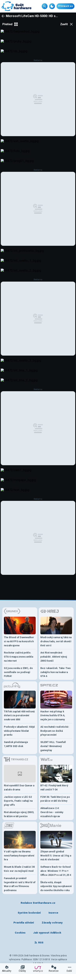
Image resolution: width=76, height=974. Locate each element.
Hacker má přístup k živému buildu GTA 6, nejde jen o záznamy (52, 715)
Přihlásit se (65, 6)
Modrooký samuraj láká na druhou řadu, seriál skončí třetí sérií (56, 641)
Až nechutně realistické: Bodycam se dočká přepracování (54, 730)
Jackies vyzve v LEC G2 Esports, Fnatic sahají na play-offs (18, 800)
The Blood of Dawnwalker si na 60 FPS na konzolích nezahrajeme (19, 641)
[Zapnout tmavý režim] (52, 6)
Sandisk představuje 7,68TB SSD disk (16, 744)
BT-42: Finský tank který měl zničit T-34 (54, 787)
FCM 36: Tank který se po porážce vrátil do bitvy (55, 798)
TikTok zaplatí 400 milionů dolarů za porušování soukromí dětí (19, 715)
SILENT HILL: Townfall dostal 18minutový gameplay (53, 746)
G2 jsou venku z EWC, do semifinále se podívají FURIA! (18, 672)
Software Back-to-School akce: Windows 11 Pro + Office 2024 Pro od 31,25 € (55, 870)
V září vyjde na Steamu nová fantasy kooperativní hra (19, 855)
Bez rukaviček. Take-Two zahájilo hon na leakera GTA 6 (55, 672)
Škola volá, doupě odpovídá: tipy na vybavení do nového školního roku (56, 886)
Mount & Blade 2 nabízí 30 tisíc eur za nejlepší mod (19, 868)
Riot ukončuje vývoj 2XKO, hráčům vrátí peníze (19, 814)
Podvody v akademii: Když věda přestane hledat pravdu (19, 730)
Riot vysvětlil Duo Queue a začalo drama (19, 787)
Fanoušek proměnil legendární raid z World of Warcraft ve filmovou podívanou (19, 884)
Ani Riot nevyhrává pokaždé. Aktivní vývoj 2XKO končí (53, 656)
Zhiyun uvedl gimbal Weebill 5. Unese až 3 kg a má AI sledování (55, 855)
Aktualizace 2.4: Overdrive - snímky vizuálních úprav (51, 812)
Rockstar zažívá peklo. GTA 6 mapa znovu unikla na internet (18, 656)
